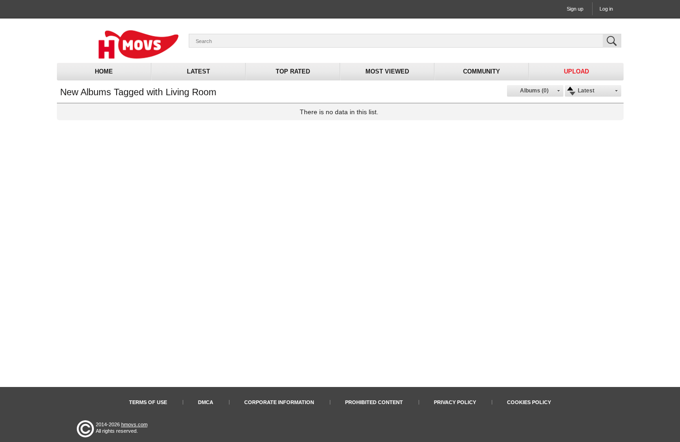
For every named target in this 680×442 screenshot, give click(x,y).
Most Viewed (387, 71)
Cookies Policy (529, 402)
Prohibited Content (374, 402)
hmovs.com (134, 424)
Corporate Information (279, 402)
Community (481, 71)
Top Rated (293, 71)
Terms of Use (148, 402)
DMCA (205, 402)
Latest (198, 71)
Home (104, 71)
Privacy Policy (455, 402)
